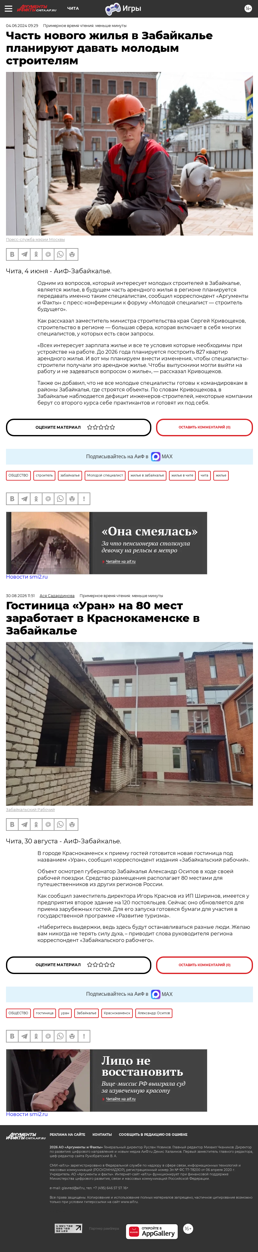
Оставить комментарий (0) (205, 427)
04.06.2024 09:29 (22, 25)
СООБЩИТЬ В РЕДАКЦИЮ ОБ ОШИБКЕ (153, 1135)
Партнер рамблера (104, 1228)
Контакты (102, 1135)
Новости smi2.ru (27, 577)
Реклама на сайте (67, 1135)
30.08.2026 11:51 (20, 595)
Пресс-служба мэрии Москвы (35, 239)
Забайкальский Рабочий (30, 809)
